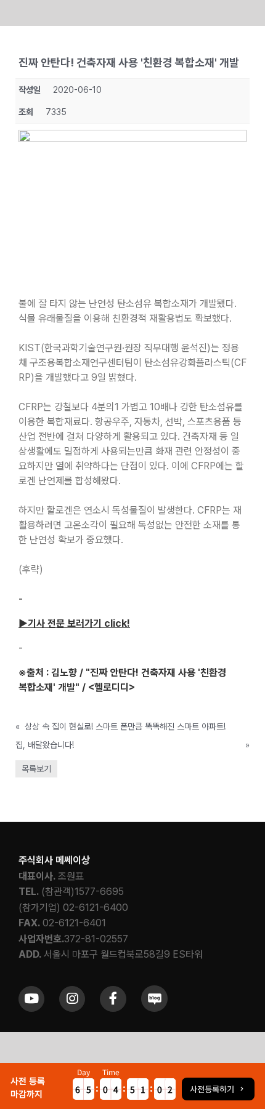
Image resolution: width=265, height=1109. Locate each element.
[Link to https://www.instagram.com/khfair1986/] (72, 999)
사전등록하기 (212, 1089)
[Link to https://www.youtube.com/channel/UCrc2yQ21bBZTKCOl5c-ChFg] (31, 999)
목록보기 (36, 769)
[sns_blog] (154, 990)
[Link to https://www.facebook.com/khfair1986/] (113, 999)
